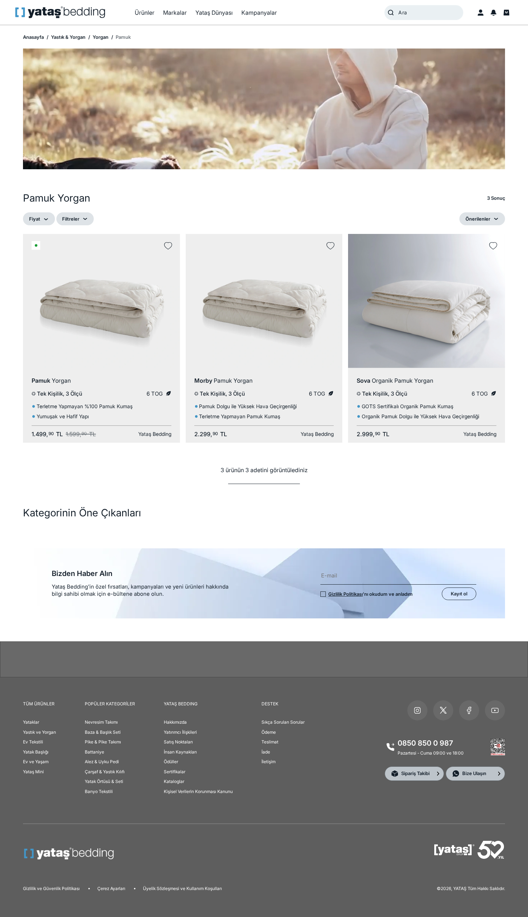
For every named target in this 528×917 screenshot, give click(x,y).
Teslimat (269, 742)
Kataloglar (174, 781)
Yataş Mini (33, 771)
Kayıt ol (459, 593)
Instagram (417, 710)
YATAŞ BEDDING (181, 703)
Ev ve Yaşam (35, 761)
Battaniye (94, 752)
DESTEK (269, 703)
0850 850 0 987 (425, 743)
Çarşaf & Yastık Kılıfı (105, 771)
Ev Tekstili (33, 742)
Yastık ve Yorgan (39, 732)
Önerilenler (478, 219)
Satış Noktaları (178, 742)
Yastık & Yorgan (67, 37)
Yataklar (31, 722)
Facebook (469, 710)
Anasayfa (33, 37)
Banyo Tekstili (99, 791)
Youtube (495, 710)
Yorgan (100, 37)
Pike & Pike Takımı (103, 742)
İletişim (268, 761)
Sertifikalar (174, 771)
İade (265, 752)
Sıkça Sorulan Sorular (283, 722)
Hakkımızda (175, 722)
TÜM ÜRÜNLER (39, 703)
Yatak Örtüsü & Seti (104, 781)
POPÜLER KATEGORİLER (110, 703)
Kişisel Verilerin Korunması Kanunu (198, 791)
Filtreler (70, 219)
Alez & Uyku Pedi (102, 761)
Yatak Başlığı (35, 752)
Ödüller (171, 761)
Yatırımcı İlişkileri (180, 732)
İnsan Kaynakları (180, 752)
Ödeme (268, 732)
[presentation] (264, 458)
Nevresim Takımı (101, 722)
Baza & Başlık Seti (103, 732)
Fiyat (34, 219)
